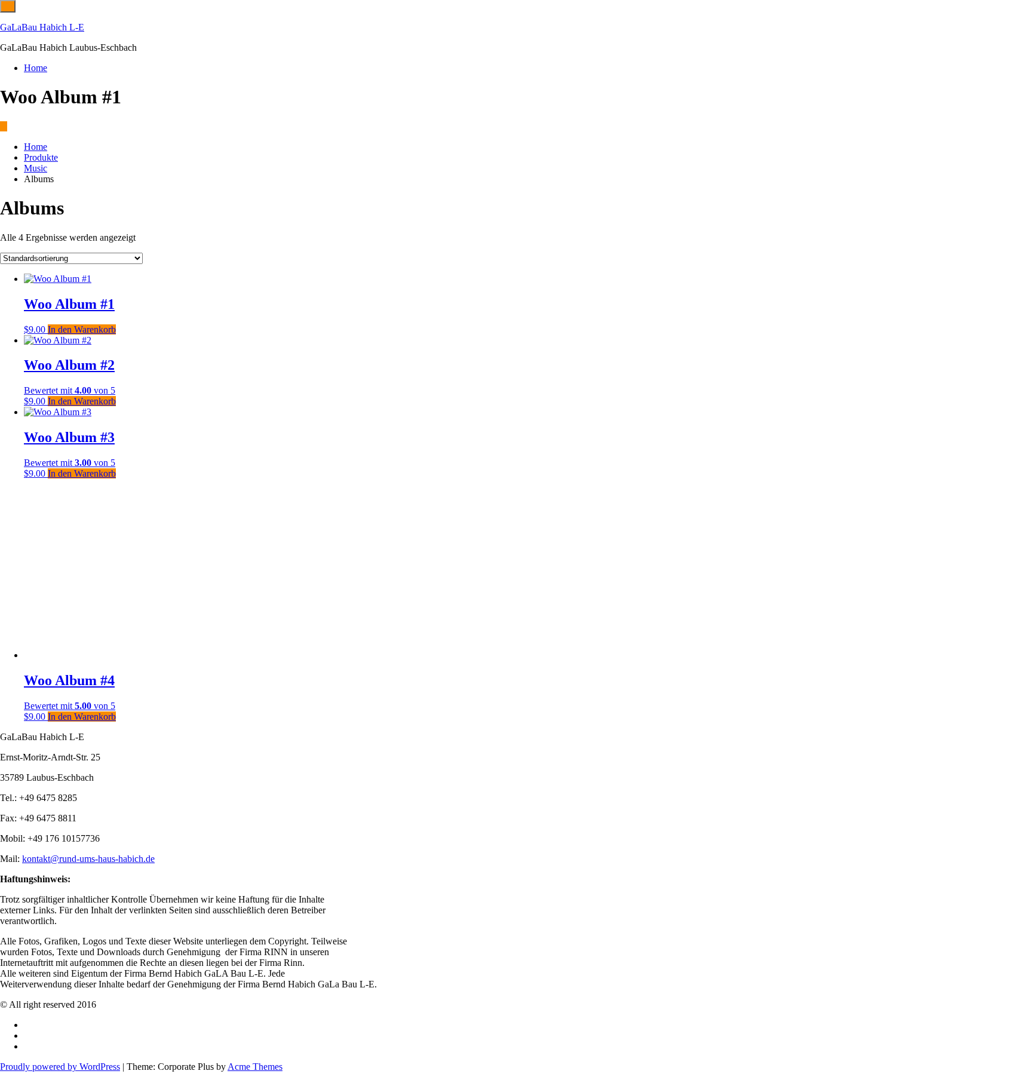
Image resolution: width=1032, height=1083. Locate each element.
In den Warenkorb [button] (82, 329)
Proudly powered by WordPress (60, 1066)
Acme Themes (255, 1066)
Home (35, 68)
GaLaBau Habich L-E (42, 27)
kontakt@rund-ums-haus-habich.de (88, 859)
